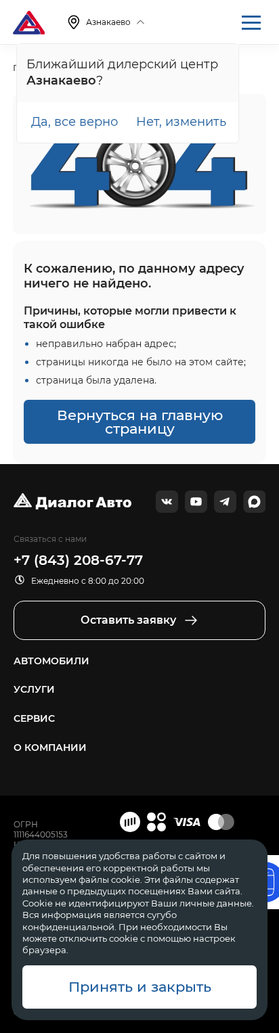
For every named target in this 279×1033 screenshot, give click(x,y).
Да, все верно (74, 121)
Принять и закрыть (139, 986)
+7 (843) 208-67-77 (78, 560)
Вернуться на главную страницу (140, 422)
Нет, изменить (181, 121)
